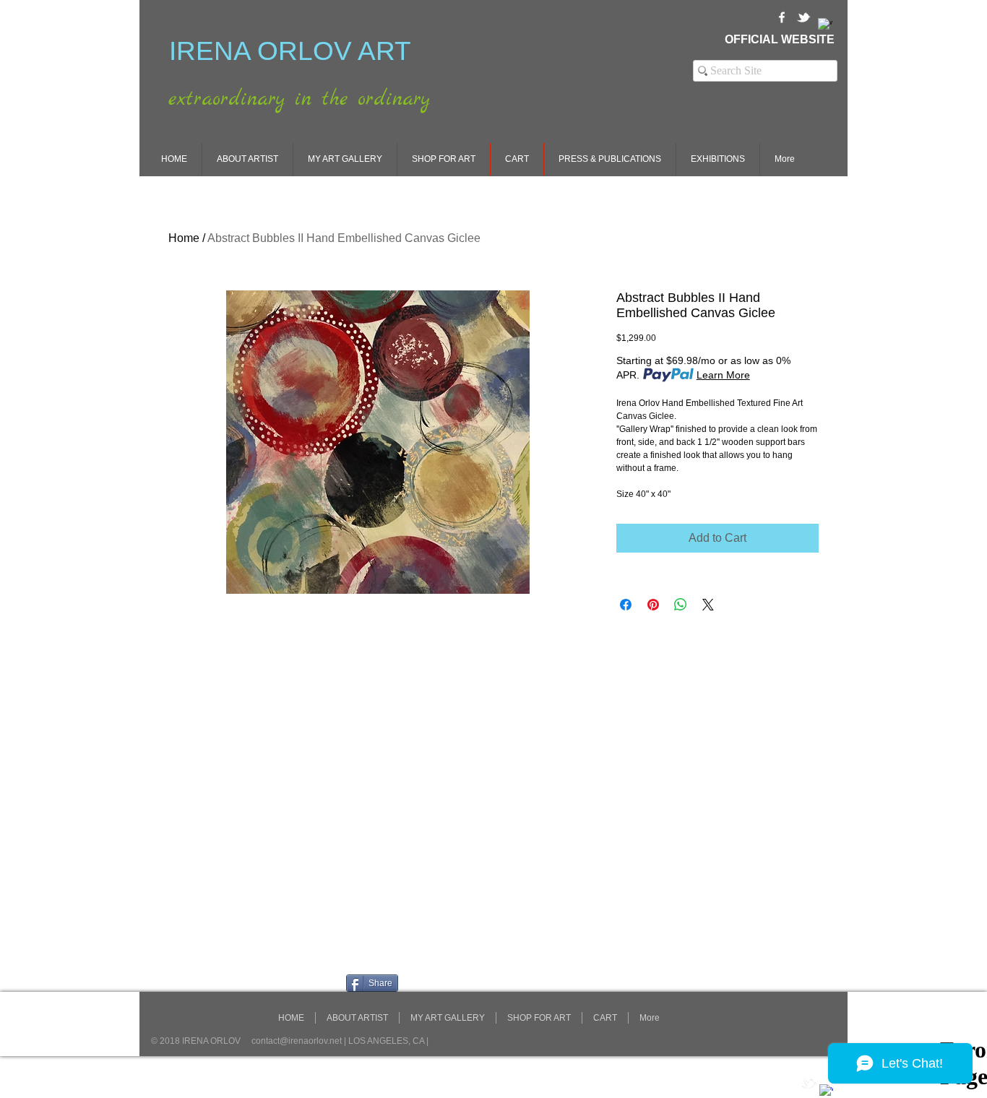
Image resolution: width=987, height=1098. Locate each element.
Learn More (723, 375)
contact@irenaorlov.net (296, 1041)
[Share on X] (708, 604)
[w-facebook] (782, 17)
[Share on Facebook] (625, 604)
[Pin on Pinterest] (653, 604)
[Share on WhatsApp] (680, 604)
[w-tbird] (803, 17)
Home (183, 238)
